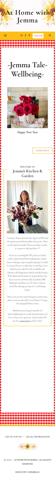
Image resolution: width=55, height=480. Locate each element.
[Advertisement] (27, 365)
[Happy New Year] (27, 127)
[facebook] (25, 35)
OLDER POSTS (42, 151)
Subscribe (38, 36)
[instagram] (21, 35)
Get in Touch (14, 436)
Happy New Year (27, 132)
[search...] (50, 35)
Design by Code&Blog (27, 472)
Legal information (38, 436)
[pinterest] (29, 35)
